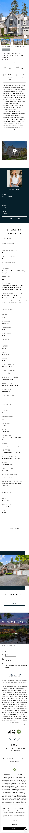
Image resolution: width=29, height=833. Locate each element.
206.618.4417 (6, 202)
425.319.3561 (8, 660)
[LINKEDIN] (18, 739)
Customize (14, 824)
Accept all (14, 828)
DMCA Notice (14, 761)
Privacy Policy (21, 759)
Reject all (14, 820)
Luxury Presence (14, 750)
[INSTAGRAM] (10, 739)
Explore (14, 603)
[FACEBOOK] (14, 739)
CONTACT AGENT (14, 218)
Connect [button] (14, 633)
